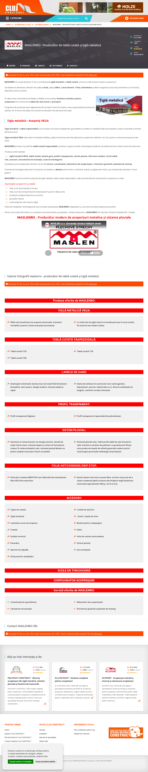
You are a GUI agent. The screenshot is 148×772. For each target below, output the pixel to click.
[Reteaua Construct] (126, 738)
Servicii (41, 66)
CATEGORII (16, 18)
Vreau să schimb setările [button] (45, 762)
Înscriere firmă (137, 18)
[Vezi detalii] (45, 703)
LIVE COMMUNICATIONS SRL (78, 761)
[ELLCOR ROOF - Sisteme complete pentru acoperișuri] (63, 670)
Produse (26, 66)
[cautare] (85, 18)
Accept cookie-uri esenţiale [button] (20, 762)
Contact (73, 66)
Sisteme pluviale (42, 25)
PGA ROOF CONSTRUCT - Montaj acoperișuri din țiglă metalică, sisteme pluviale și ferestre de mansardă (26, 681)
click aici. (92, 75)
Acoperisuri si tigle (23, 25)
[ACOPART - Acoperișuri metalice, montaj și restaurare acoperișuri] (110, 670)
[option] (101, 7)
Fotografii (57, 66)
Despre (12, 66)
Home (8, 25)
